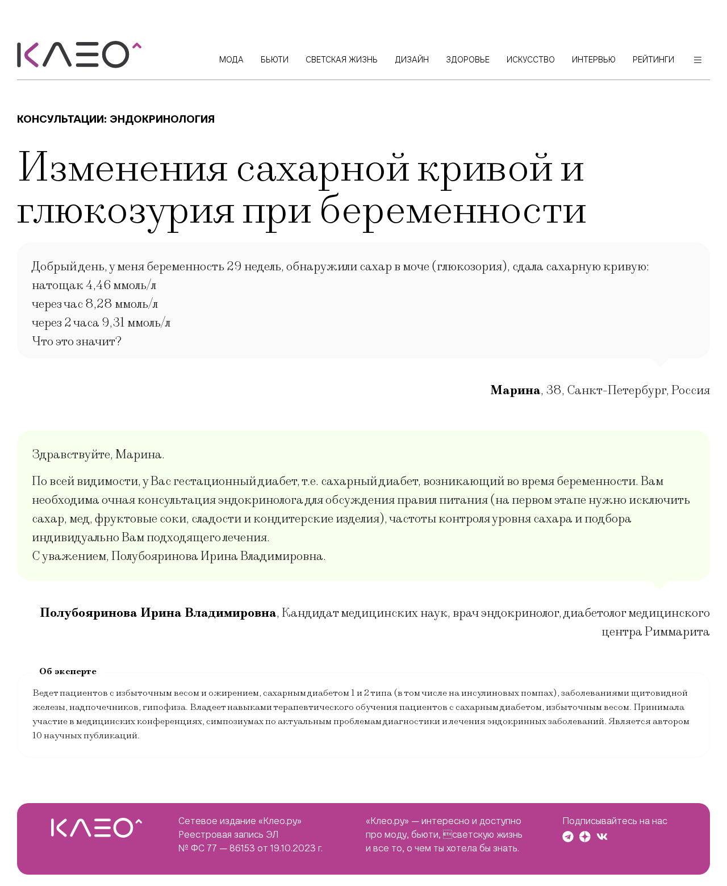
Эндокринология (162, 119)
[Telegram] (568, 836)
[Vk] (602, 836)
